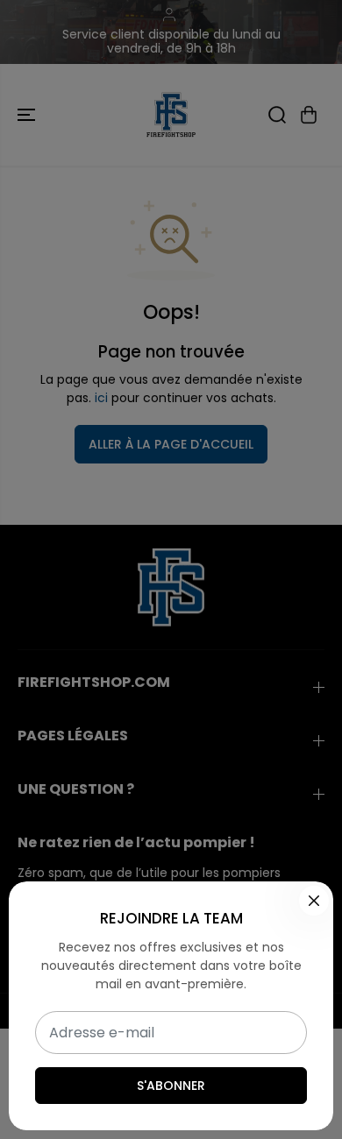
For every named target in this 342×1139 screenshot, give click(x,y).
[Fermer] (314, 900)
